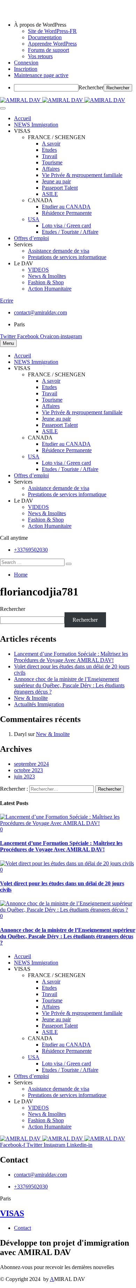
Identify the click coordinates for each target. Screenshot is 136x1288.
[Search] (68, 564)
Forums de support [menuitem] (48, 50)
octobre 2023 (28, 770)
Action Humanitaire (49, 289)
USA (33, 219)
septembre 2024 (31, 764)
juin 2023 (24, 776)
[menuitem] (75, 25)
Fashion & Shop (46, 282)
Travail (49, 156)
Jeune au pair (56, 181)
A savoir (51, 143)
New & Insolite (31, 698)
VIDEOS (38, 270)
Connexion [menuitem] (26, 63)
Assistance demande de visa (58, 251)
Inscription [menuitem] (25, 69)
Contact (22, 1228)
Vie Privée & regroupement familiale (82, 175)
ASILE (50, 194)
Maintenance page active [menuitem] (41, 75)
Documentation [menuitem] (45, 37)
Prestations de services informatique (67, 257)
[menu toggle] (3, 108)
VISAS (12, 1213)
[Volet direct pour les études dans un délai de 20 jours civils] (67, 863)
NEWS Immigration (36, 125)
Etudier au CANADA (66, 207)
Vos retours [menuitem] (40, 56)
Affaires (51, 169)
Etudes (49, 150)
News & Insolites (47, 276)
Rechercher (91, 87)
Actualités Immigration (39, 704)
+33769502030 (31, 550)
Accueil (22, 118)
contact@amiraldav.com (40, 312)
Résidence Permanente (67, 213)
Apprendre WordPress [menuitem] (52, 44)
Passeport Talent (60, 188)
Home (21, 575)
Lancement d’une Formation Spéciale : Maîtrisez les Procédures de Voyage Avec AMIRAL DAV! (71, 657)
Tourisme (52, 162)
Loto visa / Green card (66, 226)
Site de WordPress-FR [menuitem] (52, 31)
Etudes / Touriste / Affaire (70, 232)
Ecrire (6, 301)
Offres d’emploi (31, 238)
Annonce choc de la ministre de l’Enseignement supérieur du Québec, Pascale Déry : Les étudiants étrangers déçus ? (69, 685)
